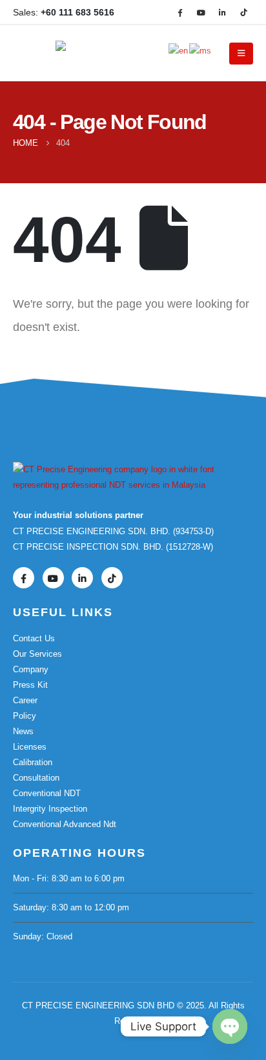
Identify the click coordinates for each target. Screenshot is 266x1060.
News (23, 731)
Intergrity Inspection (50, 809)
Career (25, 700)
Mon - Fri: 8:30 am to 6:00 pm (69, 878)
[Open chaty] (229, 1026)
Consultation (36, 778)
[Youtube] (201, 12)
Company (30, 669)
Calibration (32, 762)
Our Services (37, 654)
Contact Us (34, 638)
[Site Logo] (91, 53)
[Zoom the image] (133, 469)
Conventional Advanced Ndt (64, 824)
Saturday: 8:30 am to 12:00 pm (71, 907)
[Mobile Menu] (241, 54)
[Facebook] (179, 12)
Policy (24, 716)
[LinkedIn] (222, 12)
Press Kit (30, 685)
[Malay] (200, 50)
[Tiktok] (243, 12)
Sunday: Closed (42, 936)
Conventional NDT (47, 793)
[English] (179, 50)
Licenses (29, 747)
